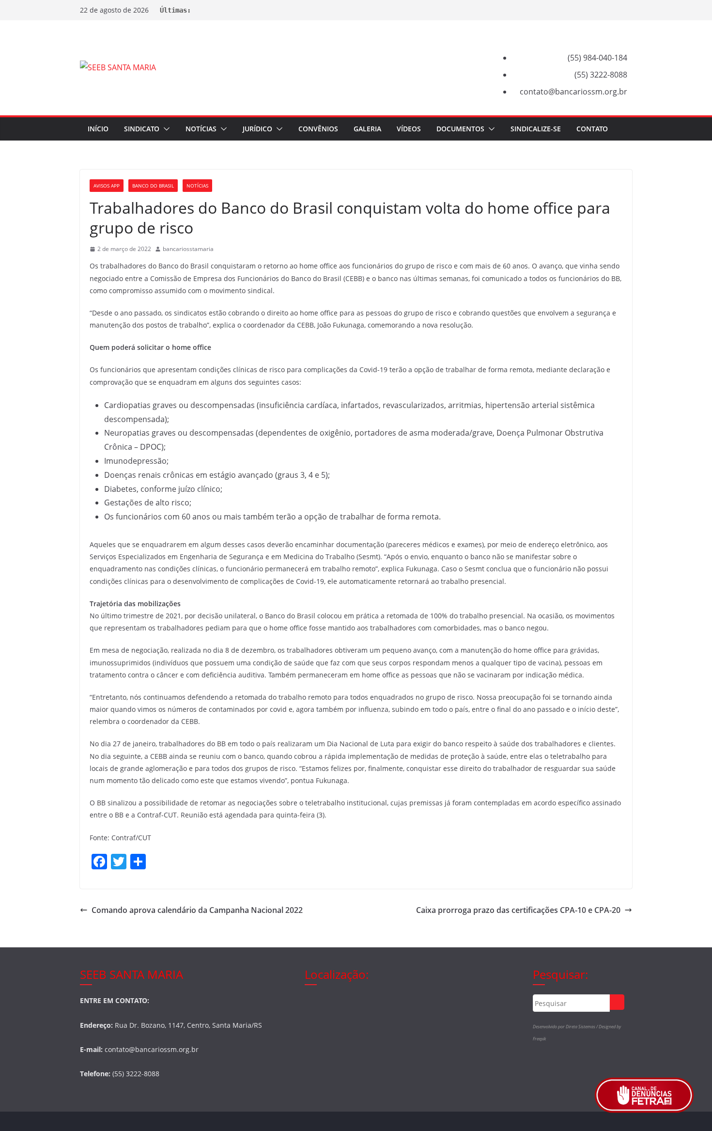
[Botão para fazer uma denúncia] (644, 1095)
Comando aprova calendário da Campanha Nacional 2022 (197, 910)
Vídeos (409, 128)
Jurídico (257, 128)
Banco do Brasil (153, 185)
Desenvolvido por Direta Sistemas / (566, 1026)
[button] (164, 129)
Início (98, 128)
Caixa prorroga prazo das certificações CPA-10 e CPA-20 (518, 910)
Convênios (318, 128)
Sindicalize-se (536, 128)
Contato (592, 128)
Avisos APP (106, 185)
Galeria (367, 128)
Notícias (201, 128)
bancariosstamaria (188, 249)
